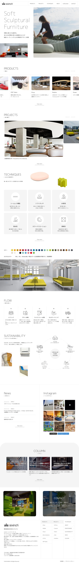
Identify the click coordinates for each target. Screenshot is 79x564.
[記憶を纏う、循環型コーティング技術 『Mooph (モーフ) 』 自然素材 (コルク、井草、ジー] (70, 405)
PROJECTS (41, 3)
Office (55, 525)
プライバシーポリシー (69, 561)
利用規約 (62, 561)
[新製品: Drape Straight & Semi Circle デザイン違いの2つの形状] (59, 416)
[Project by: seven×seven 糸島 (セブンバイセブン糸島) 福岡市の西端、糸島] (48, 416)
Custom (56, 528)
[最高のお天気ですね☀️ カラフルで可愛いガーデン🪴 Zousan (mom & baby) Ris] (48, 426)
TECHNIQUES (50, 3)
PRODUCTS (32, 3)
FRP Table (45, 541)
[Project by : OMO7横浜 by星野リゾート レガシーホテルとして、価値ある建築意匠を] (59, 426)
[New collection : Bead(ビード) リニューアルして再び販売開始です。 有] (59, 405)
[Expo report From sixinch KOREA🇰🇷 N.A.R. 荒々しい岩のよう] (48, 405)
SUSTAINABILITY (69, 531)
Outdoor (56, 538)
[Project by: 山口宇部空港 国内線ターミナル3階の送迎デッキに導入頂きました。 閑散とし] (70, 416)
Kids (55, 535)
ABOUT (58, 3)
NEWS (66, 535)
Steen (44, 531)
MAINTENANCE (68, 528)
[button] (68, 116)
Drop (44, 525)
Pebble (44, 528)
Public (55, 531)
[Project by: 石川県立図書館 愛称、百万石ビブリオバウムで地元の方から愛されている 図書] (70, 426)
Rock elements (46, 535)
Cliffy (44, 538)
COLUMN (67, 538)
